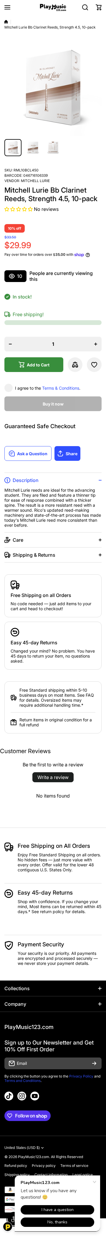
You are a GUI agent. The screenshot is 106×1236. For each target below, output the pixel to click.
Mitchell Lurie (35, 181)
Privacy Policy (81, 1076)
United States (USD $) (22, 1148)
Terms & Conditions (60, 388)
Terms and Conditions (22, 1080)
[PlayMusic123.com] (53, 7)
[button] (99, 7)
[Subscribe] (94, 1063)
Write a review (53, 777)
